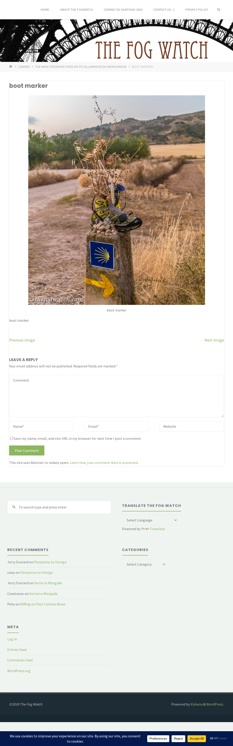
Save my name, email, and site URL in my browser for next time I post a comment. (78, 438)
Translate (157, 528)
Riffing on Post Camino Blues (43, 604)
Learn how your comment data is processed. (104, 462)
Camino (24, 67)
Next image (214, 340)
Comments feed (20, 660)
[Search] (218, 9)
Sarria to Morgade (48, 583)
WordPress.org (18, 670)
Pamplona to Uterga (50, 562)
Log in (12, 639)
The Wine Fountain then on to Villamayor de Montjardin (80, 67)
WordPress (214, 704)
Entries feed (16, 649)
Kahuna (196, 704)
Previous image (22, 340)
